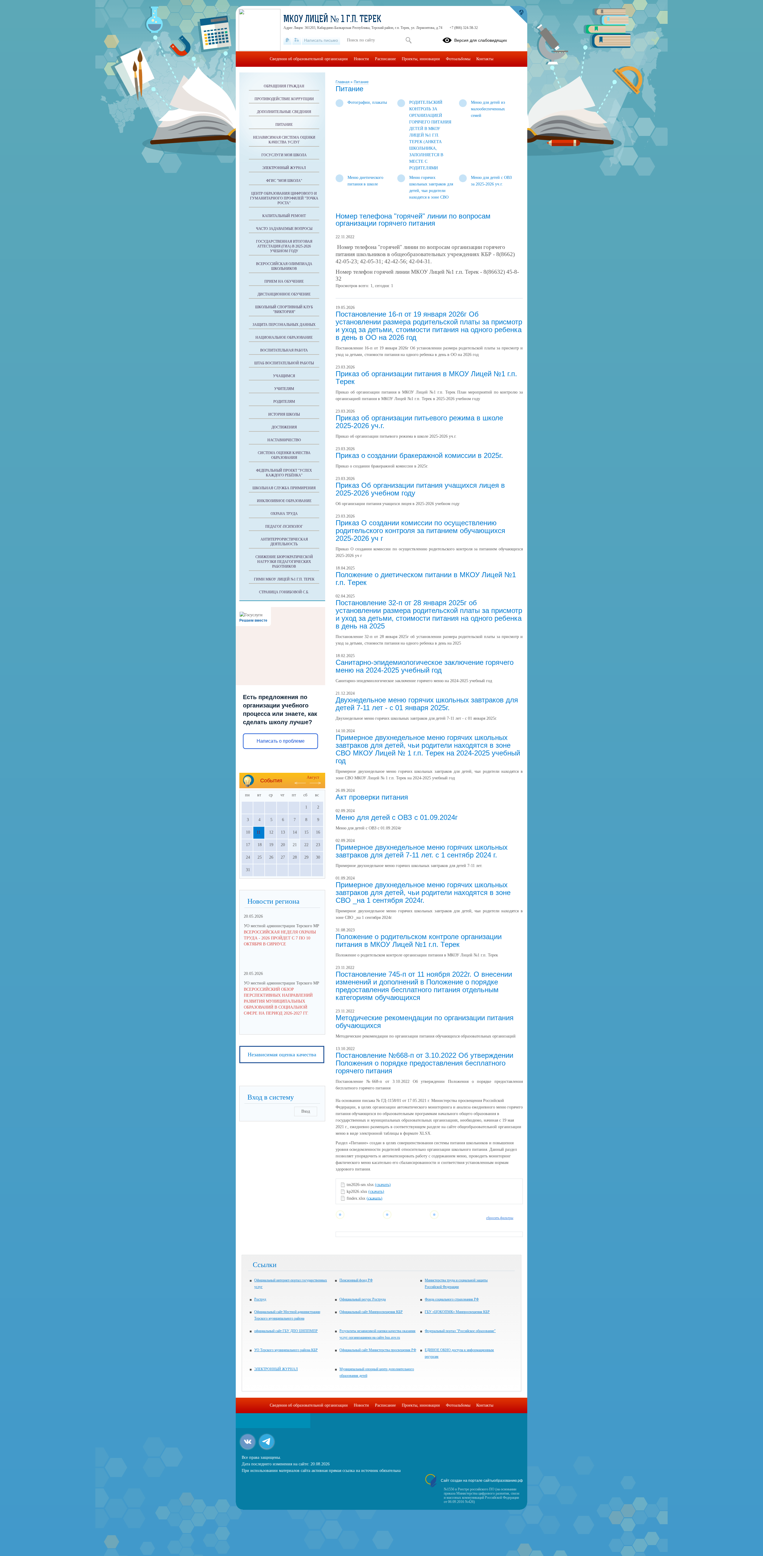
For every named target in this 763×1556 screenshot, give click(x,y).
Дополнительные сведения (284, 112)
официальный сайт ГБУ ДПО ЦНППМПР (286, 1331)
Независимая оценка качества (282, 1055)
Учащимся (284, 376)
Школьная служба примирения (284, 488)
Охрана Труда (284, 514)
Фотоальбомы (458, 59)
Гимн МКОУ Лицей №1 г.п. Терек (284, 579)
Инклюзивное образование (284, 501)
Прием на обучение (284, 281)
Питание (361, 82)
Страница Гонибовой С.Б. (284, 592)
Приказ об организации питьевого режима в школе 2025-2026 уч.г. (419, 422)
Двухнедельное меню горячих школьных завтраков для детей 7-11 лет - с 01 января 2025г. (427, 704)
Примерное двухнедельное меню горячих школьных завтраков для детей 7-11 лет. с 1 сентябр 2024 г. (422, 851)
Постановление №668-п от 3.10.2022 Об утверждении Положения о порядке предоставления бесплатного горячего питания (424, 1063)
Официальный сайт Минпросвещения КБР (371, 1312)
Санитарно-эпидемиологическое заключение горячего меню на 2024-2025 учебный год (425, 666)
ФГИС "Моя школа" (284, 181)
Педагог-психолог (284, 526)
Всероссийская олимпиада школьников (284, 266)
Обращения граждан (284, 86)
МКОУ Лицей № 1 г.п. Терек (332, 19)
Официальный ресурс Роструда (362, 1299)
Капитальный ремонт (284, 216)
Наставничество (284, 440)
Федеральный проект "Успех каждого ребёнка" (284, 472)
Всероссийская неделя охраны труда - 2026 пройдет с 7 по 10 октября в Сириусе (280, 938)
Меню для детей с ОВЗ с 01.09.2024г (397, 817)
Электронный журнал (284, 168)
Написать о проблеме (281, 741)
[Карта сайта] (296, 40)
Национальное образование (284, 337)
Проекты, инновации (421, 59)
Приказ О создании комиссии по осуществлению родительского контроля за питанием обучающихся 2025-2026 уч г (420, 530)
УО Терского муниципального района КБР (286, 1350)
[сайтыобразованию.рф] (518, 15)
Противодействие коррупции (284, 99)
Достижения (284, 427)
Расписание (385, 59)
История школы (284, 414)
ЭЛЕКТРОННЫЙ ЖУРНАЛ (276, 1369)
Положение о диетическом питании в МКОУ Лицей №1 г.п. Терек (426, 578)
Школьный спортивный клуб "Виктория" (284, 309)
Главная (343, 82)
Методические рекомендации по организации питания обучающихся (425, 1021)
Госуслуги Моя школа (284, 155)
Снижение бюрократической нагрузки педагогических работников (284, 562)
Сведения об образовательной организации (309, 59)
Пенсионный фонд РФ (356, 1280)
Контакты (484, 59)
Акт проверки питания (372, 797)
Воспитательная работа (284, 350)
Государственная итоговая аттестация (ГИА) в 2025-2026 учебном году (284, 246)
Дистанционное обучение (284, 294)
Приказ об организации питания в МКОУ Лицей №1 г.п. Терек (426, 377)
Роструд (260, 1299)
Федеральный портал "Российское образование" (460, 1331)
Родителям (284, 402)
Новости (361, 59)
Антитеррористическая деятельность (284, 541)
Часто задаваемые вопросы (284, 229)
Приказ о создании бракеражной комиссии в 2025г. (419, 455)
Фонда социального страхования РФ (452, 1299)
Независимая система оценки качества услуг (284, 139)
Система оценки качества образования (284, 455)
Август (313, 777)
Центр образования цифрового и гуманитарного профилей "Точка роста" (284, 198)
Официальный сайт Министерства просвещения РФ (377, 1350)
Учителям (284, 389)
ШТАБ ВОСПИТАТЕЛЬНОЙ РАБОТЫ (284, 363)
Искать (408, 40)
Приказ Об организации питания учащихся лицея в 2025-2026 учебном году (420, 489)
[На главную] (287, 40)
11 (258, 832)
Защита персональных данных (284, 325)
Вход (305, 1111)
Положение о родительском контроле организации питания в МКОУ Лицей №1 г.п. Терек (419, 940)
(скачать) (383, 1184)
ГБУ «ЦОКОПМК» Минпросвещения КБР (457, 1312)
